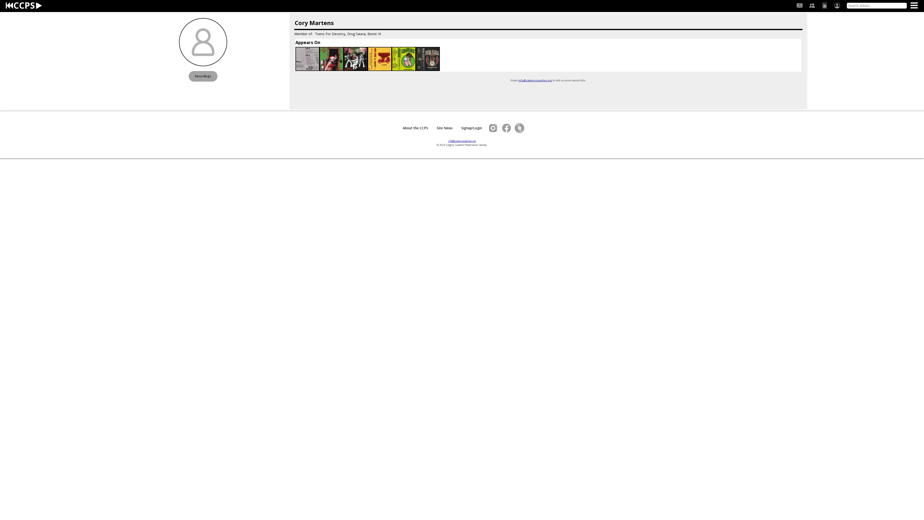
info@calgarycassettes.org (535, 80)
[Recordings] (799, 5)
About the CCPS (415, 128)
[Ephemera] (825, 5)
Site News (445, 128)
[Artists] (812, 5)
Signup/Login (471, 128)
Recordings (203, 76)
